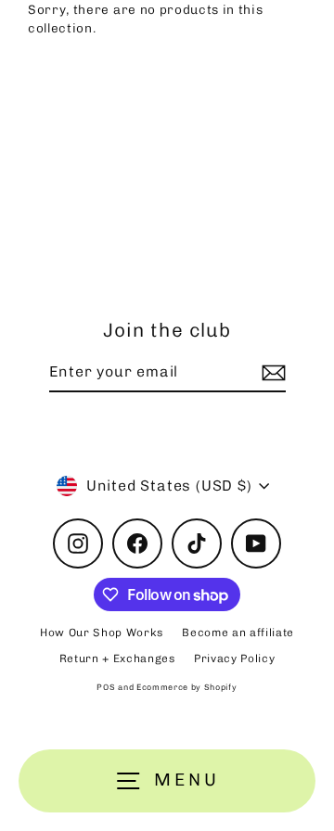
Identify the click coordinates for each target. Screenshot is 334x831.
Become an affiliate (238, 632)
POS (105, 687)
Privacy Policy (235, 658)
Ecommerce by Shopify (187, 687)
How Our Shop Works (101, 632)
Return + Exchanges (117, 658)
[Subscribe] (271, 372)
